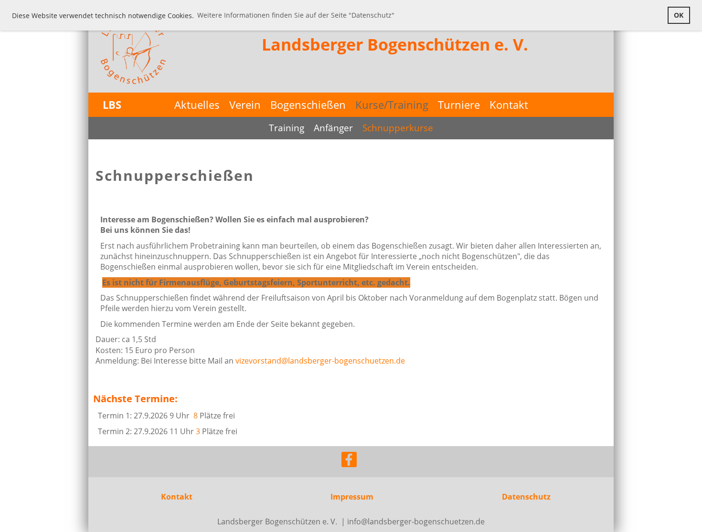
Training (286, 128)
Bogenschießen (308, 104)
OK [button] (678, 15)
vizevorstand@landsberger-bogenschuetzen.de (320, 360)
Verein (245, 104)
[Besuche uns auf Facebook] (349, 461)
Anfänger (333, 128)
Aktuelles (197, 104)
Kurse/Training (391, 104)
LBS (112, 104)
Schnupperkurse (397, 128)
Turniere (459, 104)
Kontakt (508, 104)
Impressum (351, 496)
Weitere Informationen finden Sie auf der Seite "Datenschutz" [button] (295, 15)
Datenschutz (526, 496)
